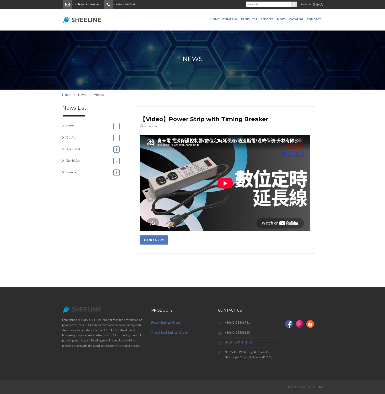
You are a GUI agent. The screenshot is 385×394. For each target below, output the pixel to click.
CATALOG (296, 19)
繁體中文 (318, 4)
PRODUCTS (249, 19)
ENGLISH (306, 4)
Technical (91, 149)
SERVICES (267, 19)
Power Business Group (166, 322)
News (91, 126)
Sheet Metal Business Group (169, 332)
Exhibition (91, 161)
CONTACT (314, 19)
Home (214, 19)
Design (91, 137)
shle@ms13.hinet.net (238, 342)
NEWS (281, 19)
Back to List (154, 240)
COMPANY (230, 19)
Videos (91, 172)
